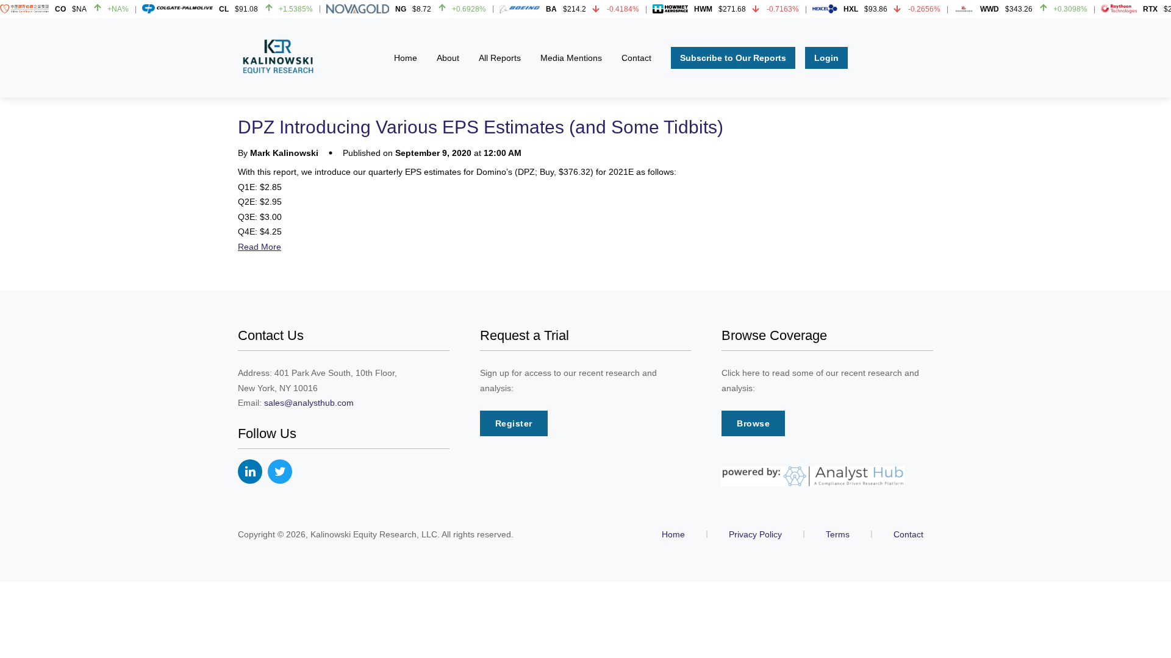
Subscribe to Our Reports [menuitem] (733, 58)
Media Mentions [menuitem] (571, 58)
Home (673, 534)
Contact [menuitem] (636, 58)
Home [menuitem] (405, 58)
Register (513, 423)
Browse (753, 423)
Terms (838, 534)
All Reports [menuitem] (500, 58)
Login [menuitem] (826, 58)
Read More (259, 247)
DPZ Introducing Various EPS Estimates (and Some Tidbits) (480, 127)
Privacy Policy (755, 534)
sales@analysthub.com (309, 403)
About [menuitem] (448, 58)
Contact (908, 534)
